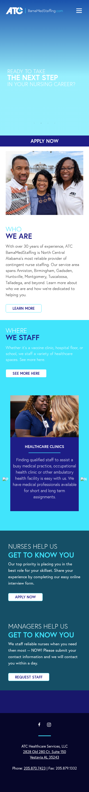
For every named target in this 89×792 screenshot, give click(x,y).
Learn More (24, 308)
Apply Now (25, 596)
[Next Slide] (83, 479)
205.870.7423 (35, 768)
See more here (26, 373)
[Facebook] (39, 724)
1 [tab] (34, 123)
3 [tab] (48, 123)
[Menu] (79, 10)
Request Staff (28, 677)
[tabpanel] (44, 73)
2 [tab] (41, 123)
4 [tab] (54, 123)
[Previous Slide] (5, 479)
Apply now (45, 141)
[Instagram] (49, 724)
